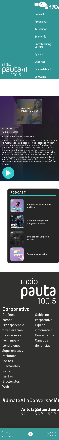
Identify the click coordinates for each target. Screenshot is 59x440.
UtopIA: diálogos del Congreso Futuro (37, 221)
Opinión (39, 54)
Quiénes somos (8, 317)
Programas (41, 21)
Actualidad (41, 29)
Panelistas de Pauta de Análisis (39, 205)
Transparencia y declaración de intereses (13, 330)
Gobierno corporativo (43, 317)
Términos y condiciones (11, 342)
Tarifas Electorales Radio (11, 366)
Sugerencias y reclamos (12, 353)
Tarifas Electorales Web (11, 381)
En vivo (6, 432)
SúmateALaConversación (21, 400)
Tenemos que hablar (38, 254)
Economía (40, 36)
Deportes (40, 61)
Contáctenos (44, 335)
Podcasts (40, 14)
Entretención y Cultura (43, 45)
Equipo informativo (43, 327)
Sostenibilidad (43, 69)
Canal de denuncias (43, 342)
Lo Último (40, 76)
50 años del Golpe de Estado (38, 238)
